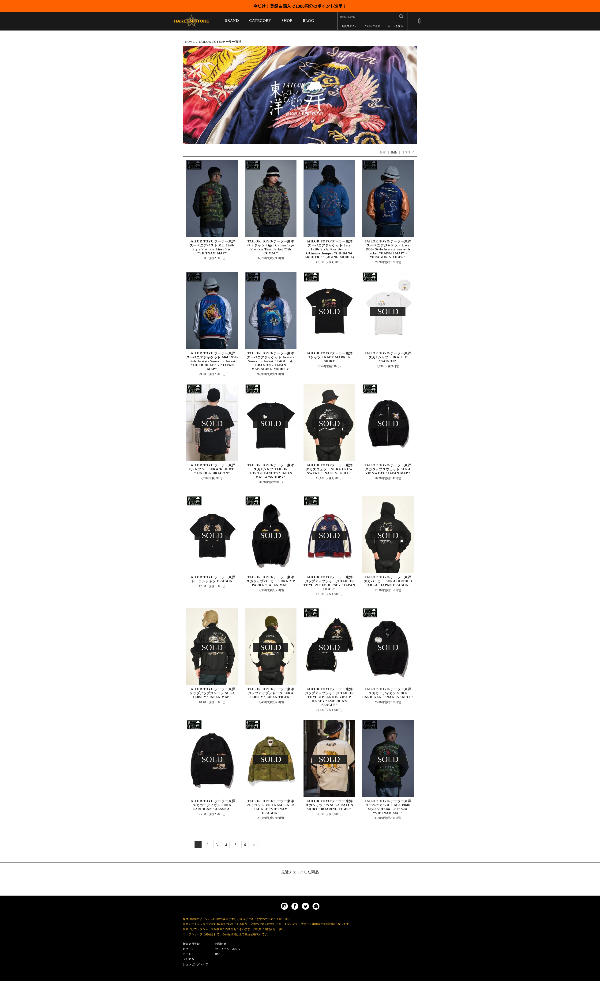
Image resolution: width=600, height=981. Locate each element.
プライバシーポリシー (229, 949)
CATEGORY (260, 21)
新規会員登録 (191, 944)
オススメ (408, 152)
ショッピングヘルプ (195, 964)
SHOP (286, 21)
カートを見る (395, 27)
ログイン (188, 949)
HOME (190, 41)
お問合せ (220, 944)
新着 (383, 152)
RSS (217, 954)
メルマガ (188, 959)
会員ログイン (349, 27)
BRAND (232, 21)
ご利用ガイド (372, 27)
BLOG (308, 21)
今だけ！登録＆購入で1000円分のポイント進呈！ (300, 6)
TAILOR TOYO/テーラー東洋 (220, 41)
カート (187, 954)
